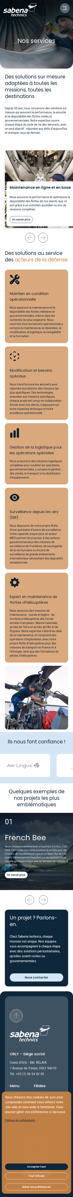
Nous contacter (36, 977)
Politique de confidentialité (20, 1120)
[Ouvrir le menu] (65, 8)
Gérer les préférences (36, 1187)
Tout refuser (36, 1176)
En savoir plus (21, 219)
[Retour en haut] (16, 1015)
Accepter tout (36, 1166)
